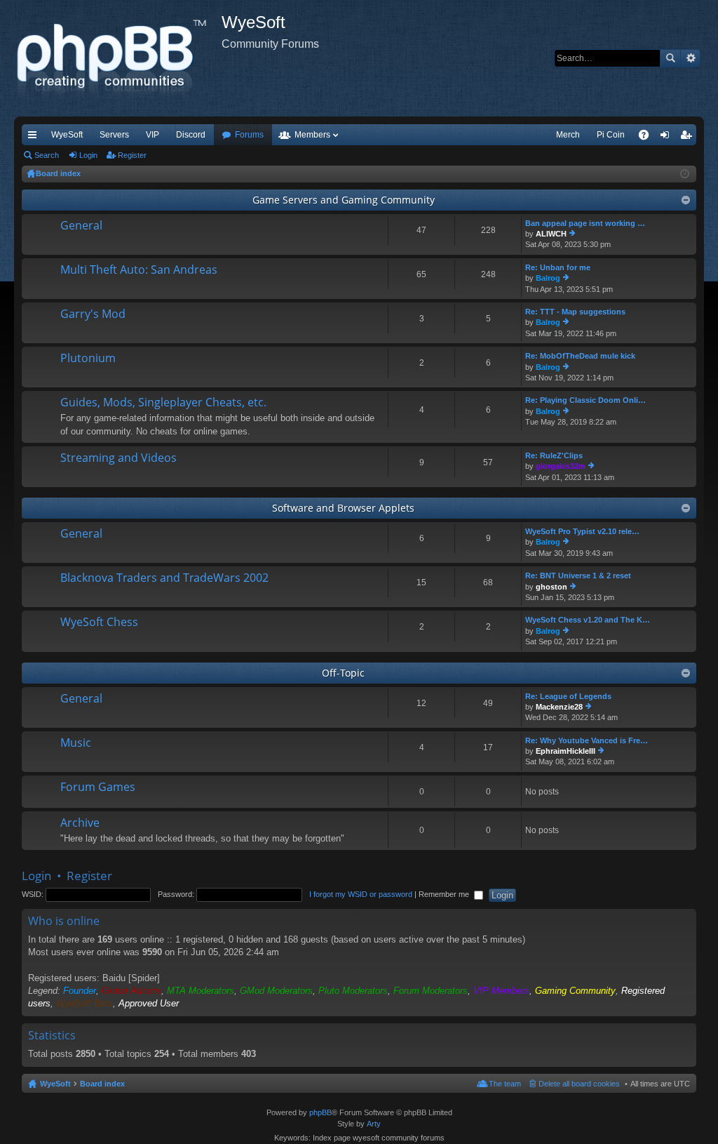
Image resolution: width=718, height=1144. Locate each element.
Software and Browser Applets (343, 507)
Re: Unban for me (557, 267)
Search (670, 58)
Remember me (445, 894)
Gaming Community (575, 990)
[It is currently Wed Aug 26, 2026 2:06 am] (684, 174)
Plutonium (88, 359)
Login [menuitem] (667, 137)
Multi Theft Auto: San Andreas (138, 270)
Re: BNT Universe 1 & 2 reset (578, 575)
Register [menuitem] (688, 137)
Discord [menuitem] (190, 135)
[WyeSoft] (118, 58)
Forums (249, 135)
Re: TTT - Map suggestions (575, 311)
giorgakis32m (560, 466)
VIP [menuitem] (152, 135)
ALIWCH (551, 234)
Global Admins (131, 990)
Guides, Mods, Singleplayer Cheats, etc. (163, 403)
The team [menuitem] (505, 1083)
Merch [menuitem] (568, 135)
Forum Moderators (430, 990)
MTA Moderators (200, 990)
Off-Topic (343, 672)
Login (88, 155)
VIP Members (501, 990)
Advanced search (690, 58)
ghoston (551, 587)
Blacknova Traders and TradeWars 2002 (164, 578)
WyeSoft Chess (99, 623)
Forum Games (97, 787)
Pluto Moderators (353, 990)
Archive (80, 823)
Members (312, 135)
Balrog (548, 278)
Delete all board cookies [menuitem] (579, 1083)
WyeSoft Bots (84, 1003)
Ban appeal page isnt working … (585, 223)
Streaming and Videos (118, 458)
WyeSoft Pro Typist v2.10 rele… (582, 531)
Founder (79, 990)
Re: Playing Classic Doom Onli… (585, 400)
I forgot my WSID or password (360, 894)
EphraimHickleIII (565, 751)
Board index (102, 1083)
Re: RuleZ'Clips (554, 455)
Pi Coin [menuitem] (611, 135)
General (81, 226)
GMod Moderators (276, 990)
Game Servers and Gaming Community (343, 199)
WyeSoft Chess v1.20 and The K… (587, 620)
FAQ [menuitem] (648, 137)
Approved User (148, 1003)
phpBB (320, 1112)
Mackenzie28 (559, 707)
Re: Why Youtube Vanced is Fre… (586, 740)
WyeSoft (67, 135)
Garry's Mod (93, 314)
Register (132, 155)
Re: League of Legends (568, 696)
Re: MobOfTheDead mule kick (580, 356)
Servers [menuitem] (114, 135)
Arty (374, 1123)
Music (75, 743)
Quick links (35, 137)
